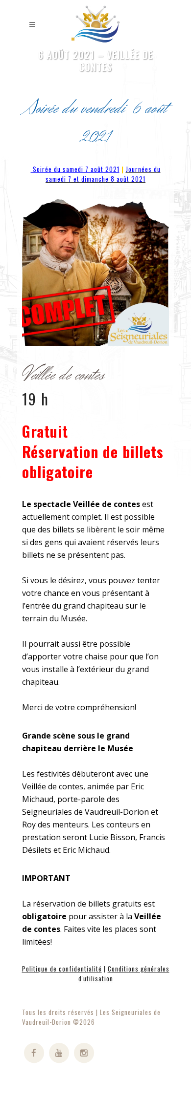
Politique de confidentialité (62, 968)
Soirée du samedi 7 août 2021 (75, 169)
